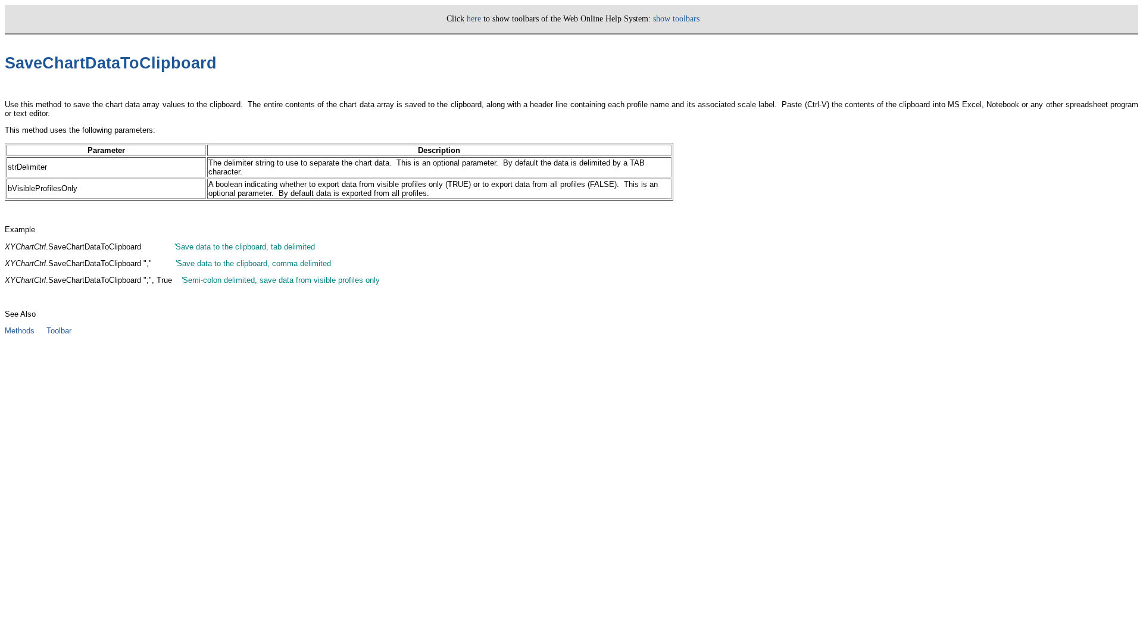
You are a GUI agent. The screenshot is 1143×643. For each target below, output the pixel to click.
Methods (20, 330)
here (474, 18)
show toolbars (676, 18)
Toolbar (58, 330)
